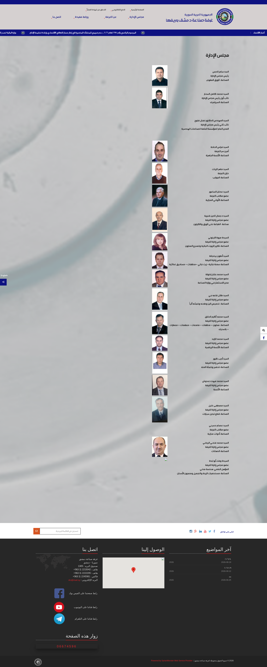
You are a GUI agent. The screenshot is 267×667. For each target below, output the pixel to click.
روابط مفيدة (81, 17)
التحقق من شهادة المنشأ (96, 10)
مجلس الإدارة (136, 17)
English (4, 275)
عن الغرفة (110, 17)
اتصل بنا (56, 17)
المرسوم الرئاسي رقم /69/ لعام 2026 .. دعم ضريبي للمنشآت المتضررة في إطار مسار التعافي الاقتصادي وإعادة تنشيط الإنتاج (120, 33)
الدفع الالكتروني (118, 10)
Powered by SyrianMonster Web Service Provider (172, 661)
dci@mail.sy (74, 580)
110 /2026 (228, 559)
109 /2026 (227, 568)
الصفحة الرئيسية (137, 10)
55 (230, 577)
